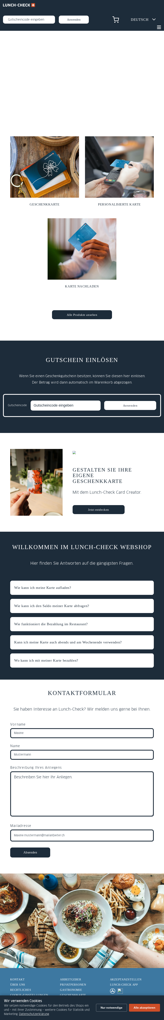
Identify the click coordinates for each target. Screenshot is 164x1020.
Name (15, 746)
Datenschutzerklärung (34, 1014)
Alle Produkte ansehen (82, 314)
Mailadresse (20, 826)
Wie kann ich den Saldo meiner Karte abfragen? (51, 606)
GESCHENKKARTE (73, 995)
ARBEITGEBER (70, 979)
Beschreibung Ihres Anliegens (36, 767)
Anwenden (130, 405)
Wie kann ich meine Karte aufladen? (42, 588)
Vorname (18, 724)
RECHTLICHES (20, 989)
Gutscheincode (17, 405)
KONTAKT (17, 979)
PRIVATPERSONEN (73, 984)
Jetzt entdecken (98, 509)
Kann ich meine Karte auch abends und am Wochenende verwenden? (68, 642)
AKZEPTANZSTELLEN (126, 979)
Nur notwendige (111, 1007)
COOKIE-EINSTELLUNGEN (29, 995)
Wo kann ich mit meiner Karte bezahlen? (46, 660)
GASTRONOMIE (71, 989)
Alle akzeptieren (144, 1007)
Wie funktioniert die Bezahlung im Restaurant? (51, 624)
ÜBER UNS (17, 984)
